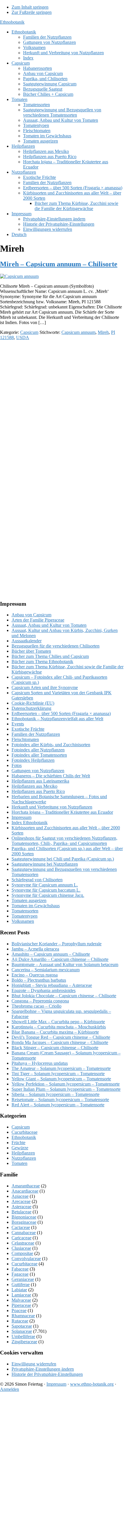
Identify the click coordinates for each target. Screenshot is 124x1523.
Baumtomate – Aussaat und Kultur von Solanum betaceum (65, 964)
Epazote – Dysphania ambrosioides (44, 990)
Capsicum (29, 332)
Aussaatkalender (27, 640)
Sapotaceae (22, 1326)
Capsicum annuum (78, 332)
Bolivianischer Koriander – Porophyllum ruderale (57, 943)
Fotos (17, 765)
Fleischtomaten (25, 739)
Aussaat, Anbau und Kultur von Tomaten (49, 625)
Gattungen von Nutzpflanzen (38, 770)
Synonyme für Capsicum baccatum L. (46, 890)
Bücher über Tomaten (31, 651)
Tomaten (19, 1163)
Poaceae (19, 1310)
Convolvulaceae (26, 1258)
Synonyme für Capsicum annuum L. (45, 884)
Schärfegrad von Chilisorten (37, 879)
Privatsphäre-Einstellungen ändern (43, 1369)
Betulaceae (21, 1211)
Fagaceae (20, 1274)
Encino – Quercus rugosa (35, 974)
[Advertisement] (62, 407)
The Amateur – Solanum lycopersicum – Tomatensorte (61, 1068)
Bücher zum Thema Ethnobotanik (42, 661)
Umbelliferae (23, 1336)
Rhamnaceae (23, 1315)
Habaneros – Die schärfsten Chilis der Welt (51, 775)
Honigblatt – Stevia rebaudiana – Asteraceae (52, 985)
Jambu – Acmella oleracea (35, 948)
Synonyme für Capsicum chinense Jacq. (48, 895)
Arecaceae (21, 1201)
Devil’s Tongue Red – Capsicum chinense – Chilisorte (61, 1037)
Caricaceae (21, 1237)
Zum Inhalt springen (30, 7)
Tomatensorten (25, 910)
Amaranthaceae (26, 1185)
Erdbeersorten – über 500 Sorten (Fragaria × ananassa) (61, 713)
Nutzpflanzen (24, 1158)
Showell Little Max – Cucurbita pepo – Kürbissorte (58, 1021)
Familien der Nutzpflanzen (36, 734)
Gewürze (20, 1147)
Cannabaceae (24, 1232)
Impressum (21, 817)
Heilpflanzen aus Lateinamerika (40, 781)
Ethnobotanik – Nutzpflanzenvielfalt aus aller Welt (57, 718)
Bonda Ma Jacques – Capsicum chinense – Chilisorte (60, 1042)
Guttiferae (21, 1284)
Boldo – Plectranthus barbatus (39, 980)
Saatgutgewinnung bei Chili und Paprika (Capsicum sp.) (63, 858)
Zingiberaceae (24, 1341)
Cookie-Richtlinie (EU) (33, 703)
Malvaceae (21, 1300)
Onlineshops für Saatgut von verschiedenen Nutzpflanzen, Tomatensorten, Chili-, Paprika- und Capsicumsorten (64, 841)
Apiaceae (20, 1196)
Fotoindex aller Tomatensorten (39, 755)
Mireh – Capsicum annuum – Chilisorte (58, 264)
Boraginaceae (24, 1222)
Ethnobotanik (12, 22)
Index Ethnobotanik (30, 822)
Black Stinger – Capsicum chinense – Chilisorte (55, 1047)
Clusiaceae (21, 1248)
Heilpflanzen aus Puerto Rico (38, 791)
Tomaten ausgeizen (29, 900)
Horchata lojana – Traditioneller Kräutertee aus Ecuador (62, 812)
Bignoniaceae (24, 1217)
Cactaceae (21, 1227)
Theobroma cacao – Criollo (36, 1006)
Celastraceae (23, 1243)
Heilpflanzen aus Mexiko (34, 786)
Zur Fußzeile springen (32, 12)
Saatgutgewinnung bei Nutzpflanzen (45, 864)
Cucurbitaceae (24, 1132)
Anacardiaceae (25, 1191)
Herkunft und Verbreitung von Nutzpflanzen (52, 806)
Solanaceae (22, 1331)
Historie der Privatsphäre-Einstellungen (47, 1374)
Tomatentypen (24, 916)
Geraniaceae (23, 1279)
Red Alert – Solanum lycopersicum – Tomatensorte (58, 1104)
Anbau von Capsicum (31, 614)
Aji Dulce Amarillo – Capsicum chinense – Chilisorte (60, 959)
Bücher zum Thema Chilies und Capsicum (50, 656)
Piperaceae (21, 1305)
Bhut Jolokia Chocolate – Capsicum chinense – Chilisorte (64, 995)
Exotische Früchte (28, 729)
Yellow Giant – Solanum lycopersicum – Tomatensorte (61, 1078)
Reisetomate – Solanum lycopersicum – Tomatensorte (60, 1099)
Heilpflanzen (23, 1152)
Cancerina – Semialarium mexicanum (46, 969)
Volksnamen (23, 921)
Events (18, 723)
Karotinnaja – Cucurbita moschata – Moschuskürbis (59, 1026)
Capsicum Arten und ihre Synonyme (45, 687)
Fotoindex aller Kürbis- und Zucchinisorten (51, 744)
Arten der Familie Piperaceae (38, 620)
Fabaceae (20, 1268)
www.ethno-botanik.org (92, 1384)
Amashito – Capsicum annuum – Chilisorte (51, 954)
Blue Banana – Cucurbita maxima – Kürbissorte (55, 1032)
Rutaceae (20, 1320)
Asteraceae (21, 1206)
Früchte (18, 1142)
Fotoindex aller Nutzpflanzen (38, 749)
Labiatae (19, 1289)
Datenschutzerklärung (31, 708)
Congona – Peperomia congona (40, 1000)
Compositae (22, 1253)
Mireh (103, 332)
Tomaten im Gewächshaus (36, 905)
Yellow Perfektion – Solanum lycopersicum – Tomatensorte (66, 1084)
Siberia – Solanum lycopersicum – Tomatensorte (55, 1094)
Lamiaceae (21, 1294)
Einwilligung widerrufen (34, 1363)
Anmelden (9, 1389)
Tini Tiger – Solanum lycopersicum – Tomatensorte (58, 1073)
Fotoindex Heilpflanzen (33, 760)
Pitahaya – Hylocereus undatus (40, 1063)
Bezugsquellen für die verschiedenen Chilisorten (55, 645)
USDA (22, 337)
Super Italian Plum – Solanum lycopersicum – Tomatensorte (66, 1089)
